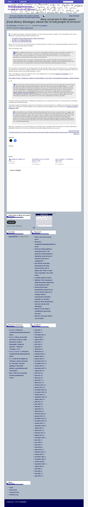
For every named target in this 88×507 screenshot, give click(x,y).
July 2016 (37, 402)
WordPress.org (13, 494)
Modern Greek (29, 28)
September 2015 (39, 425)
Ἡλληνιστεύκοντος (20, 6)
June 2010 (38, 442)
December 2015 (39, 418)
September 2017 (39, 368)
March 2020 (38, 337)
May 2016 (37, 406)
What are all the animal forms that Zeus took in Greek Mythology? (44, 304)
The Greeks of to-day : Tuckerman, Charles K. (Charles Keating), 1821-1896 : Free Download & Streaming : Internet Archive (44, 78)
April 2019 (38, 349)
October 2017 (39, 366)
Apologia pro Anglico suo (18, 159)
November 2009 (39, 459)
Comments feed (14, 492)
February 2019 (39, 354)
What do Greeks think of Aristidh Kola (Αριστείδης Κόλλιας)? (43, 311)
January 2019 (39, 356)
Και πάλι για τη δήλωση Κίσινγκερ (22, 41)
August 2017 (38, 370)
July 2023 (37, 332)
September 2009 (39, 464)
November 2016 (39, 392)
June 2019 (38, 344)
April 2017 (38, 380)
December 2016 (39, 390)
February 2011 (39, 433)
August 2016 (38, 399)
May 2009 (37, 473)
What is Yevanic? (74, 16)
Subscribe (11, 222)
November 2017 (39, 363)
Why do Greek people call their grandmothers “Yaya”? (18, 375)
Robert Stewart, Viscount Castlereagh (24, 92)
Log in (11, 487)
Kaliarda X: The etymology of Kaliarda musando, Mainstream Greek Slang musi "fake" (44, 282)
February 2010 (39, 452)
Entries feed (13, 490)
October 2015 (39, 423)
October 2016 (39, 394)
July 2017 (37, 373)
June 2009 (38, 471)
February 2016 (39, 413)
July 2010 (37, 440)
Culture (22, 28)
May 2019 (37, 347)
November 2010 (39, 437)
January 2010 (39, 454)
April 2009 (38, 476)
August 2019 (38, 339)
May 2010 (37, 445)
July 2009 (37, 468)
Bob (10, 373)
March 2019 (38, 351)
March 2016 (38, 411)
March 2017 (38, 382)
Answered (73, 131)
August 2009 (38, 466)
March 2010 (38, 449)
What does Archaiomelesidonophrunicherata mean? (45, 244)
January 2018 (39, 358)
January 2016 (39, 416)
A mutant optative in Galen (43, 277)
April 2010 (38, 447)
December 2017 (39, 361)
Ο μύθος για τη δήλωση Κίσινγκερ (21, 40)
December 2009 (39, 457)
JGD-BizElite (23, 502)
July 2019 (37, 342)
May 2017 (37, 378)
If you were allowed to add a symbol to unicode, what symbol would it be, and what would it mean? (24, 16)
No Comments (43, 25)
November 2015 (39, 421)
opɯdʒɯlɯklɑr (13, 236)
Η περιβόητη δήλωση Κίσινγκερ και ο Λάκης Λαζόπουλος (28, 38)
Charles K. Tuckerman (61, 74)
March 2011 (38, 430)
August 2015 (38, 428)
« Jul (33, 227)
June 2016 (38, 404)
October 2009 (39, 461)
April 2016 (38, 409)
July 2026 (37, 330)
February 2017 (39, 385)
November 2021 (39, 335)
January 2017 (39, 387)
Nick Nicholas (13, 25)
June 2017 (38, 375)
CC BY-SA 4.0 (10, 502)
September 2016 (39, 397)
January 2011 (39, 435)
